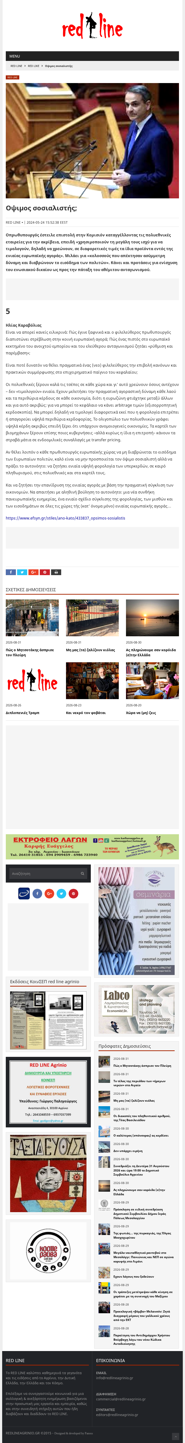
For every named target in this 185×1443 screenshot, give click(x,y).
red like (33, 66)
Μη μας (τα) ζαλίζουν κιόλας (90, 650)
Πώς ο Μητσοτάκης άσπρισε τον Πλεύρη (142, 1066)
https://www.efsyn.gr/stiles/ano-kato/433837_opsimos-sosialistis (65, 518)
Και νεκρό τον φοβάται (86, 712)
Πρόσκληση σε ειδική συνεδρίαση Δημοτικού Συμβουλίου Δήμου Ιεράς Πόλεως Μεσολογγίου (139, 1213)
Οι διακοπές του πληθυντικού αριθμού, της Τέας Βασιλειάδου (141, 1118)
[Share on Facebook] (11, 572)
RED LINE (16, 66)
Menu (14, 56)
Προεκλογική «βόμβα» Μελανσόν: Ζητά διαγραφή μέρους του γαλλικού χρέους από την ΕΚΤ (141, 1315)
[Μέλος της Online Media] (24, 892)
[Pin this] (45, 572)
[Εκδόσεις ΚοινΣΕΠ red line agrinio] (48, 1020)
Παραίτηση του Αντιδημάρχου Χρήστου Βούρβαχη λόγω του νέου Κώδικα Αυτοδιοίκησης (141, 1339)
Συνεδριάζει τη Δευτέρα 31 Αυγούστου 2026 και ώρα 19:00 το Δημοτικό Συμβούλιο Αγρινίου (141, 1170)
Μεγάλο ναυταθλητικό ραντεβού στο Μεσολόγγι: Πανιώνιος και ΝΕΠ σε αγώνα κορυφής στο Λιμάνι (143, 1257)
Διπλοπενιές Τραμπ (22, 712)
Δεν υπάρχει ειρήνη (128, 1151)
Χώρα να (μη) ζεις (141, 712)
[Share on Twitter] (22, 572)
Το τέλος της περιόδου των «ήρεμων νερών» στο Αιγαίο (139, 1083)
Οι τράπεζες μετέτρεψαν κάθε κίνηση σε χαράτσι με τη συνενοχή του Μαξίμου (143, 1294)
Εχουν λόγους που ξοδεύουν (133, 1276)
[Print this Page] (56, 572)
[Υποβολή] (81, 873)
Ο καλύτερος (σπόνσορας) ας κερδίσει (141, 1135)
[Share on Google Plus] (33, 572)
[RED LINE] (92, 25)
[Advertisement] (92, 289)
